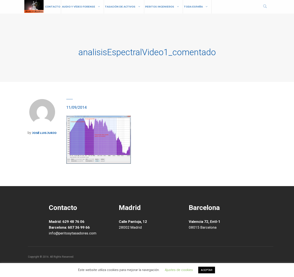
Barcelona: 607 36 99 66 (69, 227)
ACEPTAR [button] (206, 270)
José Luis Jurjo (44, 133)
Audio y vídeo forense (78, 6)
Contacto (52, 6)
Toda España (193, 6)
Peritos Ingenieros (159, 6)
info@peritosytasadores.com (72, 233)
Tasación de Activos (120, 6)
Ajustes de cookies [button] (179, 270)
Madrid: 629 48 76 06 (66, 221)
